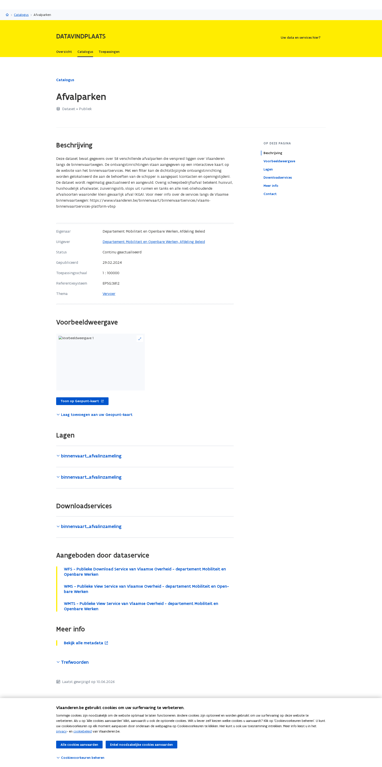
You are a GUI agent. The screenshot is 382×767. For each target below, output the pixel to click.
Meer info (271, 186)
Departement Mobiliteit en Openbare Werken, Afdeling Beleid (154, 241)
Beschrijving (273, 153)
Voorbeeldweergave (279, 161)
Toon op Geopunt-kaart (77, 401)
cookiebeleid (82, 731)
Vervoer (109, 293)
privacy (61, 731)
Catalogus (21, 15)
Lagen (268, 169)
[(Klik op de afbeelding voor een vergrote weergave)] (100, 362)
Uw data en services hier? (300, 37)
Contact (270, 194)
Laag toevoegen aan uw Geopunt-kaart (96, 414)
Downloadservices (278, 177)
